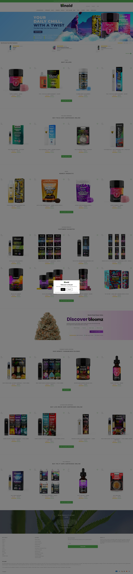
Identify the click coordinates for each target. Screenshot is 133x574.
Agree (63, 289)
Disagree (69, 289)
